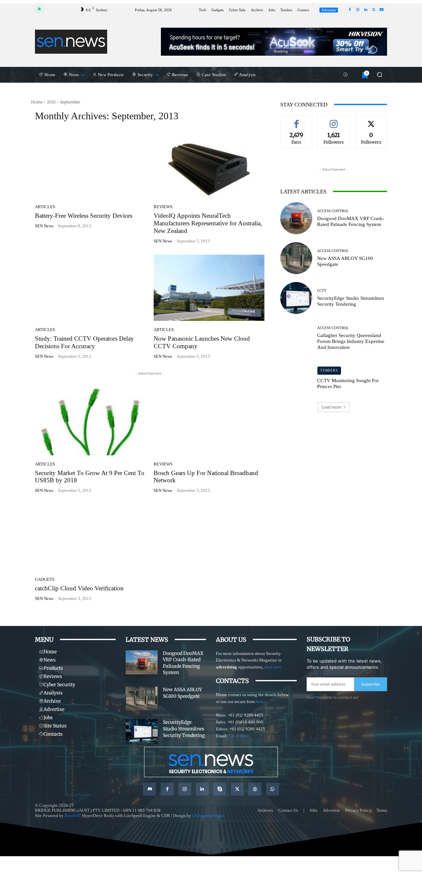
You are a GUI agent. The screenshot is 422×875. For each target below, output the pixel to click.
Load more (331, 407)
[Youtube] (381, 10)
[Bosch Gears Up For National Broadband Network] (209, 422)
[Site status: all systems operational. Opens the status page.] (39, 9)
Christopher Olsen (208, 815)
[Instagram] (358, 10)
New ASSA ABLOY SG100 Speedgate (182, 693)
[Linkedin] (366, 10)
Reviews (163, 207)
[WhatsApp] (272, 789)
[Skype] (219, 789)
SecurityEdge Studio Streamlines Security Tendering (350, 301)
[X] (373, 10)
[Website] (254, 789)
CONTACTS (232, 681)
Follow (334, 120)
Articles (45, 207)
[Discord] (149, 789)
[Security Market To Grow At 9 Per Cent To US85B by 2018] (90, 422)
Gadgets (44, 579)
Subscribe (370, 684)
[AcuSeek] (274, 42)
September (70, 101)
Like (296, 120)
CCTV (322, 291)
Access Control (333, 211)
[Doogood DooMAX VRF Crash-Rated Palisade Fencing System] (296, 218)
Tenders (329, 370)
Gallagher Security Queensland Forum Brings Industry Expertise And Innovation (350, 341)
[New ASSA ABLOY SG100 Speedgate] (296, 258)
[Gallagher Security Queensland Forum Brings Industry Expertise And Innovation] (296, 338)
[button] (379, 74)
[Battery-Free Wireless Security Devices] (90, 165)
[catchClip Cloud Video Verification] (90, 537)
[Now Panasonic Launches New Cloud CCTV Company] (209, 288)
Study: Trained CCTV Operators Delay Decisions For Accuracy (84, 342)
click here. (273, 666)
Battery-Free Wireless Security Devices (83, 215)
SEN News (44, 225)
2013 (51, 101)
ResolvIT (73, 815)
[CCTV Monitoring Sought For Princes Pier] (296, 378)
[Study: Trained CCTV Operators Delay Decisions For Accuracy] (90, 288)
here (259, 701)
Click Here (238, 735)
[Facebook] (350, 10)
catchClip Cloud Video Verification (79, 588)
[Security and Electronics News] (71, 41)
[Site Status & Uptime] (345, 75)
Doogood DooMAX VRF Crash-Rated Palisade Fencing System (350, 221)
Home (37, 101)
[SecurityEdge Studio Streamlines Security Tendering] (296, 298)
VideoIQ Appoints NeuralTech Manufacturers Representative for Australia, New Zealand (208, 223)
